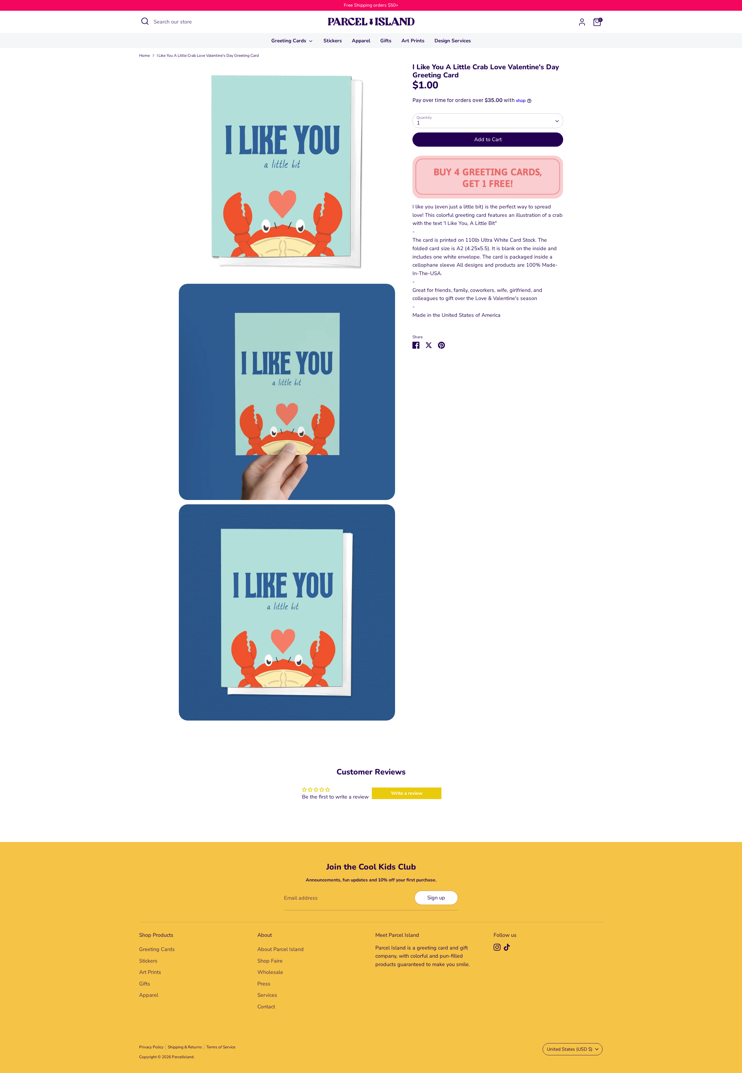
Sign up (436, 897)
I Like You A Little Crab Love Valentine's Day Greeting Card (208, 55)
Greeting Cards (289, 40)
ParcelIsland (183, 1057)
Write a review (407, 793)
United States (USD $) (569, 1049)
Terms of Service (220, 1047)
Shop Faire (270, 960)
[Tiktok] (506, 947)
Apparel (361, 40)
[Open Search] (145, 21)
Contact (266, 1006)
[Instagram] (497, 947)
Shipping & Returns (185, 1047)
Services (267, 995)
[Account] (582, 22)
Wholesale (270, 972)
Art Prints (412, 40)
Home (144, 55)
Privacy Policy (151, 1047)
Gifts (385, 40)
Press (263, 983)
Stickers (332, 40)
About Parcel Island (280, 949)
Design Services (452, 40)
